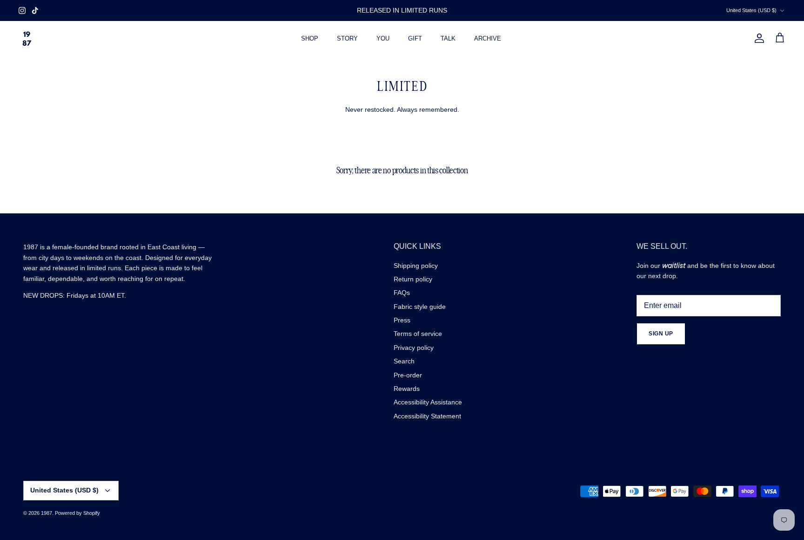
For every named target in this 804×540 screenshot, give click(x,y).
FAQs (402, 292)
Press (402, 320)
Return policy (413, 279)
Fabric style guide (420, 306)
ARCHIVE (487, 38)
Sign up (661, 333)
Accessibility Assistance (428, 402)
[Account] (757, 38)
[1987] (27, 38)
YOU (382, 38)
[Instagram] (22, 10)
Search (404, 361)
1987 (46, 513)
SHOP (309, 38)
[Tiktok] (35, 10)
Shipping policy (416, 265)
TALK (448, 38)
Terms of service (418, 333)
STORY (347, 38)
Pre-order (408, 375)
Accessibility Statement (427, 416)
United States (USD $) (751, 10)
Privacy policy (414, 347)
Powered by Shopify (77, 513)
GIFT (415, 38)
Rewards (407, 388)
